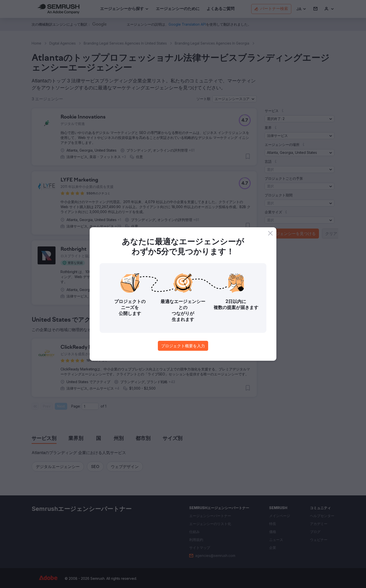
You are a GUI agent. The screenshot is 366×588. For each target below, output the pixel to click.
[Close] (270, 233)
